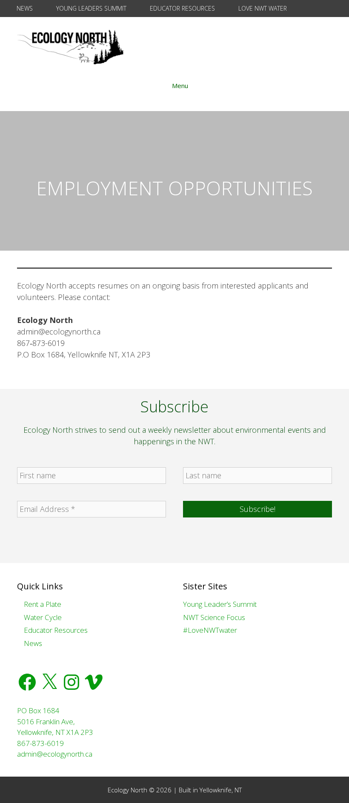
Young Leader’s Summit (220, 604)
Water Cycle (42, 617)
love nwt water (262, 8)
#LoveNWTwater (210, 630)
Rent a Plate (41, 604)
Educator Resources (181, 8)
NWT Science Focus (214, 617)
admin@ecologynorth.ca (54, 754)
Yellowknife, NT (221, 790)
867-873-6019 (40, 743)
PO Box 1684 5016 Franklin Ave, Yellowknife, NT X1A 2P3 (55, 721)
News (24, 8)
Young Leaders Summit (90, 8)
